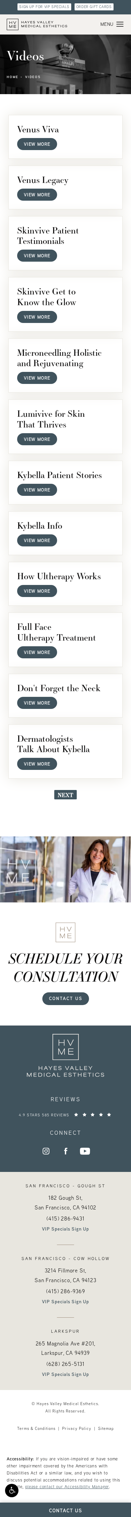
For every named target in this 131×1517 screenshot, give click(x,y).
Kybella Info (39, 525)
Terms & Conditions (36, 1428)
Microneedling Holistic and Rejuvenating (59, 357)
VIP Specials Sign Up (65, 1229)
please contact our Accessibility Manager (67, 1486)
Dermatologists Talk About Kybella (53, 743)
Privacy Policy (76, 1428)
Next (66, 794)
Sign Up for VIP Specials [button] (44, 6)
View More (37, 144)
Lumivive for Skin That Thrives (51, 418)
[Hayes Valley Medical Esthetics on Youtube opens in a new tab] (85, 1151)
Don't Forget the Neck (59, 688)
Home (12, 77)
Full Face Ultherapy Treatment (56, 631)
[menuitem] (46, 1151)
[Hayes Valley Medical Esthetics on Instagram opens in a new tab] (46, 1151)
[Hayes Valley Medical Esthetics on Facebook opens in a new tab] (65, 1151)
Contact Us (65, 998)
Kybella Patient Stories (59, 474)
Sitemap (106, 1428)
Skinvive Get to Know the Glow (46, 296)
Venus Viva (38, 129)
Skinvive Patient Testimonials (48, 235)
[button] (11, 1490)
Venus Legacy (43, 179)
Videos (33, 77)
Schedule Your (65, 967)
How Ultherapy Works (59, 576)
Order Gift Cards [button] (94, 6)
